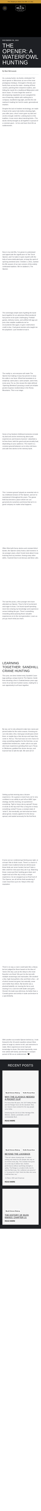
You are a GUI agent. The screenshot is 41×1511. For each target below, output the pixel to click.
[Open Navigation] (4, 8)
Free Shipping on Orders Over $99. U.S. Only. (20, 1)
